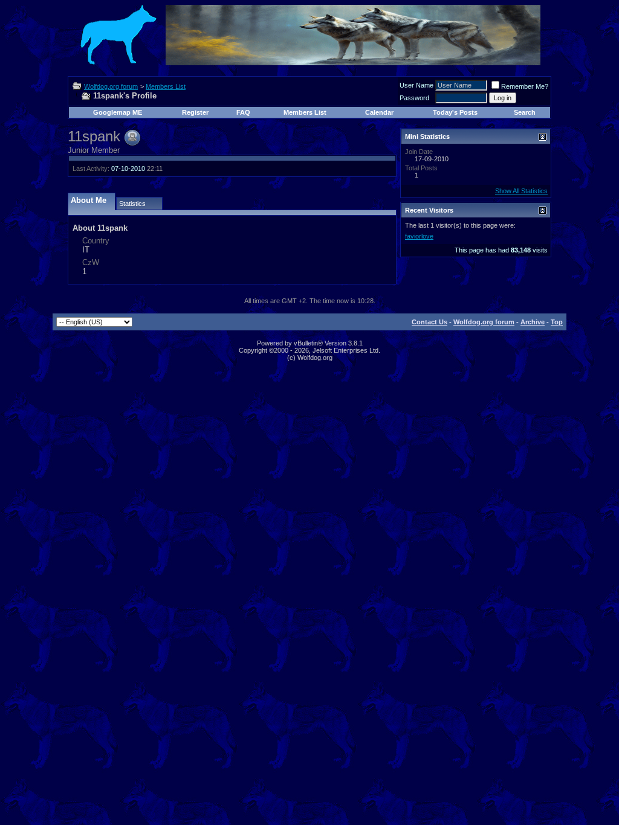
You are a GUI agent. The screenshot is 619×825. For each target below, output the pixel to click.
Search (525, 112)
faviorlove (419, 236)
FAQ (243, 112)
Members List (166, 86)
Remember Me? (524, 86)
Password (414, 97)
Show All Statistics (521, 190)
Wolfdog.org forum (111, 86)
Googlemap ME (117, 112)
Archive (532, 322)
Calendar (379, 112)
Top (557, 322)
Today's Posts (455, 112)
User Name (416, 85)
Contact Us (429, 322)
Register (195, 112)
